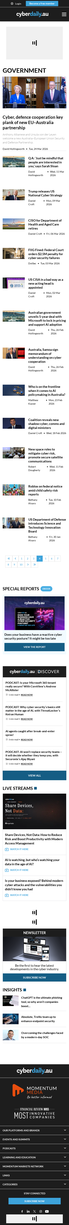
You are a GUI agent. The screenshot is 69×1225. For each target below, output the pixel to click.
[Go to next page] (28, 565)
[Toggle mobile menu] (64, 14)
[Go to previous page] (15, 559)
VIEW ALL (34, 775)
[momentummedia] (34, 1092)
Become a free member (42, 3)
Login (18, 3)
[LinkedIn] (28, 1211)
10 (21, 564)
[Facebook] (22, 1211)
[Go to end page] (34, 565)
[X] (34, 1211)
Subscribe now (34, 977)
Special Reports (26, 588)
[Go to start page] (8, 559)
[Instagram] (40, 1211)
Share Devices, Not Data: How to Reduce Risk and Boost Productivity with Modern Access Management (34, 839)
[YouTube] (47, 1211)
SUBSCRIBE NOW (34, 1201)
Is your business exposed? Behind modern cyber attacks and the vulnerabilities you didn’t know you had (34, 885)
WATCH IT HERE (19, 849)
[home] (34, 1071)
